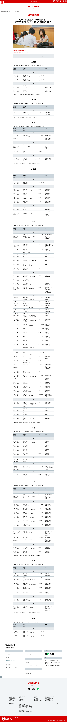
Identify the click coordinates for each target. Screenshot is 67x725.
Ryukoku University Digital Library (51, 703)
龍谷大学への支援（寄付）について (25, 707)
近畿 (32, 56)
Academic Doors (22, 710)
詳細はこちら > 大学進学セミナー (48, 368)
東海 (24, 56)
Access (60, 1)
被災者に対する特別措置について (51, 696)
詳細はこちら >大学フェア (48, 403)
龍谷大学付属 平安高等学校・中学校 (25, 711)
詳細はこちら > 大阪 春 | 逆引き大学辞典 (49, 246)
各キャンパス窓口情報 (49, 698)
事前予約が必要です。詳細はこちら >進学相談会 (48, 236)
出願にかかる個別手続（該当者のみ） (52, 665)
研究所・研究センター (13, 698)
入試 (4, 11)
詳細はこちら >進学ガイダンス (48, 409)
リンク (35, 703)
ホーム (1, 11)
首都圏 (19, 56)
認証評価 (20, 697)
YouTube (33, 689)
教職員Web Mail (22, 704)
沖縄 (47, 56)
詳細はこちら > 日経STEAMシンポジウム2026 (49, 395)
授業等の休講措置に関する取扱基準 (25, 706)
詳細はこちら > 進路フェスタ (48, 159)
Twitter (28, 689)
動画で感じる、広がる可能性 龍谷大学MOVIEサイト (33, 672)
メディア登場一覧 (22, 701)
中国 (40, 56)
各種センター (11, 699)
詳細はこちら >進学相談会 (48, 208)
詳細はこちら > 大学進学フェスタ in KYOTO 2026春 (49, 291)
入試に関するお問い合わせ (11, 667)
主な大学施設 (11, 703)
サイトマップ (36, 698)
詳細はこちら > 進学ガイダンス (48, 250)
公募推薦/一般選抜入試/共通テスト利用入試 (13, 656)
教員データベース (22, 700)
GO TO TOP (1, 677)
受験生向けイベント (9, 11)
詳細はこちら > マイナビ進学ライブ (49, 113)
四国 (36, 56)
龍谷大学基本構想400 (23, 696)
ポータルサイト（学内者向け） (24, 705)
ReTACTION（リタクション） (24, 709)
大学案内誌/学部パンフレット (32, 664)
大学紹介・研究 (12, 697)
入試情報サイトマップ (49, 699)
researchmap (21, 699)
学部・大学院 (11, 700)
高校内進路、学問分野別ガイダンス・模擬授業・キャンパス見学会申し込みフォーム (52, 662)
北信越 (28, 56)
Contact (56, 1)
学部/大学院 (28, 662)
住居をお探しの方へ (48, 701)
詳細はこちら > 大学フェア (48, 139)
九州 (43, 56)
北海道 (15, 56)
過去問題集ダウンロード (11, 664)
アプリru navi (9, 662)
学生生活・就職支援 (12, 701)
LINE (38, 689)
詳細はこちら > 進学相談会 (48, 189)
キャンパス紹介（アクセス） (31, 666)
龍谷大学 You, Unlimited (2, 3)
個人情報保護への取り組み (38, 700)
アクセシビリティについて (38, 701)
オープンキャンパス (30, 654)
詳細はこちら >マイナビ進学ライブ (49, 86)
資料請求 (8, 666)
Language (53, 1)
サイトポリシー (36, 699)
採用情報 (35, 697)
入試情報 (8, 654)
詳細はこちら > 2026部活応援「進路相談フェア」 (49, 468)
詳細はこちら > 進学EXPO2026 (48, 498)
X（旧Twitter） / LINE (49, 697)
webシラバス (21, 703)
